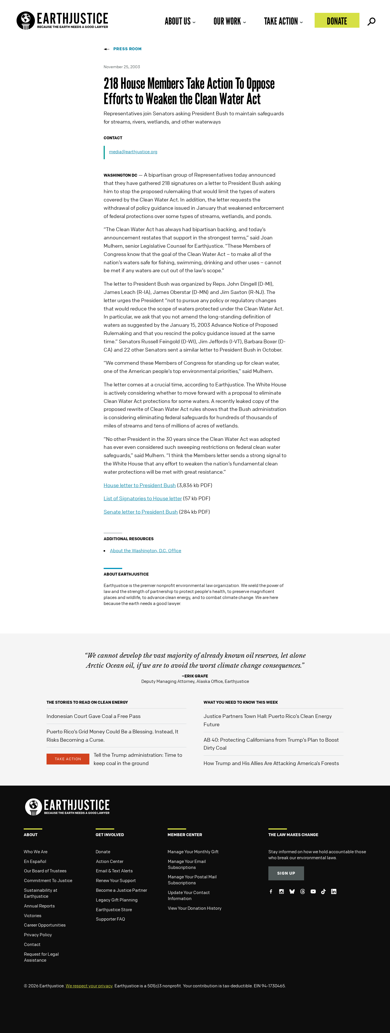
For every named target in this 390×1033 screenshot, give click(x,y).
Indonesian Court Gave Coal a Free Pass (93, 716)
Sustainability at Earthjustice (40, 893)
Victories (32, 915)
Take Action (281, 21)
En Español (35, 861)
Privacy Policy (38, 934)
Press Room (127, 48)
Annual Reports (39, 906)
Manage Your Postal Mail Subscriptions (192, 879)
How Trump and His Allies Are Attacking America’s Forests (271, 763)
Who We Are (35, 851)
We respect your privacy (89, 985)
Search (371, 20)
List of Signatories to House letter (143, 498)
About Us (177, 21)
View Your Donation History (195, 908)
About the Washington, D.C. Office (145, 550)
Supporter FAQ (110, 919)
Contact (32, 944)
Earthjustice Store (114, 909)
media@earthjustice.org (133, 151)
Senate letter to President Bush (141, 512)
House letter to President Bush (140, 485)
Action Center (109, 861)
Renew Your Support (116, 880)
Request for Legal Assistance (41, 957)
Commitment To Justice (48, 880)
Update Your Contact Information (189, 895)
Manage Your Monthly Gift (193, 851)
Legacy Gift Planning (117, 900)
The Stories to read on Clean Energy (87, 702)
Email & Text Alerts (114, 870)
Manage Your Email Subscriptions (187, 864)
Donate (337, 21)
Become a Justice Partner (121, 890)
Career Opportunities (45, 925)
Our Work (227, 21)
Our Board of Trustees (45, 870)
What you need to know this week (241, 702)
